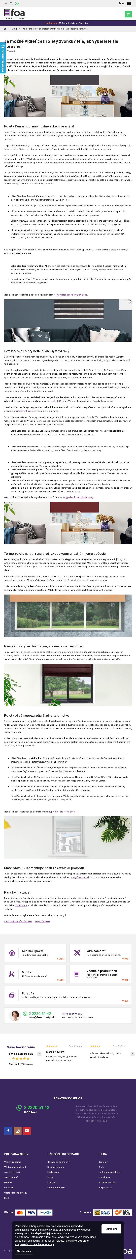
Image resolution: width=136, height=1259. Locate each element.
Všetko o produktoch (15, 1167)
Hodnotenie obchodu (110, 1172)
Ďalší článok (42, 921)
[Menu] (125, 3)
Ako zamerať (11, 1177)
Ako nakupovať (12, 1172)
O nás (101, 1167)
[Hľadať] (11, 3)
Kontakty (103, 1162)
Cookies (51, 1182)
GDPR (50, 1177)
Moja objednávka (56, 1187)
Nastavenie (24, 1251)
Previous (39, 1054)
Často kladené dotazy (15, 1193)
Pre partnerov (105, 1187)
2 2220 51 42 (40, 1014)
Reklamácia (53, 1172)
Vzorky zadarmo (12, 1162)
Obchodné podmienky (58, 1162)
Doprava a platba (56, 1167)
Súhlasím (111, 1228)
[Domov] (5, 29)
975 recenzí (26, 1064)
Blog (6, 1198)
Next (133, 1054)
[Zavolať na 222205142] (17, 3)
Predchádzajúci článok (18, 921)
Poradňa (8, 1187)
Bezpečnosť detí (107, 1182)
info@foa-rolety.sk (42, 1017)
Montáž (8, 1182)
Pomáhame (104, 1177)
